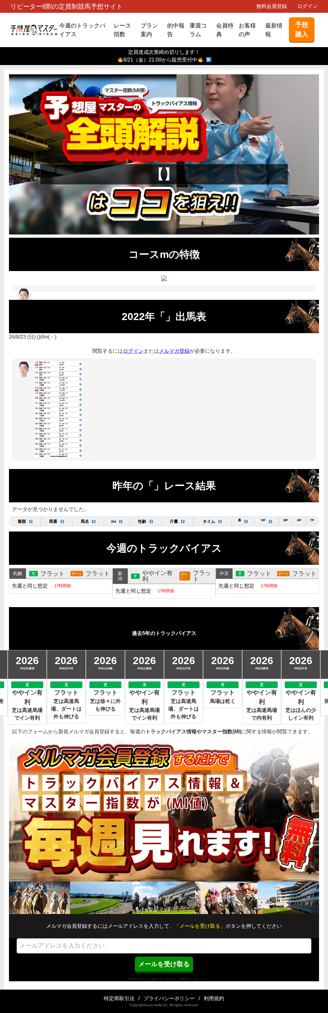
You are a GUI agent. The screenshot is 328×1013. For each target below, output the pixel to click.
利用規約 (214, 998)
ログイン (307, 6)
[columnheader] (25, 521)
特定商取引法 (119, 998)
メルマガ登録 (174, 351)
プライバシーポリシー (169, 998)
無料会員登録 (271, 6)
